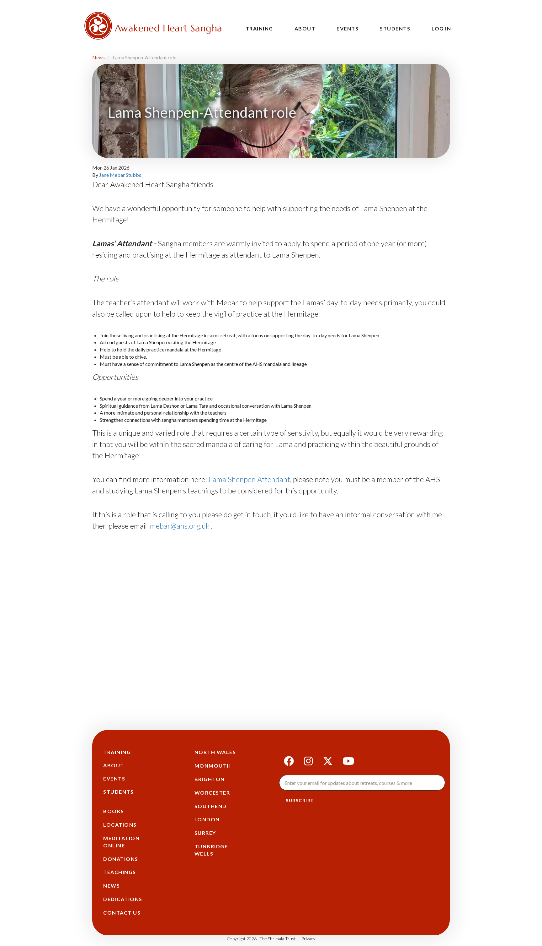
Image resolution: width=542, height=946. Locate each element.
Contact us (122, 913)
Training (259, 28)
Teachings (119, 872)
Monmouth (212, 766)
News (98, 57)
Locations (120, 825)
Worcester (212, 793)
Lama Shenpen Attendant (249, 479)
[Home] (98, 26)
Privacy (308, 938)
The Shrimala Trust (277, 938)
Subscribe (300, 800)
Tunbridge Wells (211, 849)
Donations (120, 859)
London (207, 819)
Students (395, 28)
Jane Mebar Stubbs (120, 175)
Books (113, 811)
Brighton (209, 779)
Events (348, 28)
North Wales (215, 752)
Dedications (122, 899)
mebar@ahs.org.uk (180, 525)
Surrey (205, 833)
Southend (210, 806)
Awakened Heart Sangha (168, 28)
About (305, 28)
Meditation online (121, 841)
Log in (441, 28)
